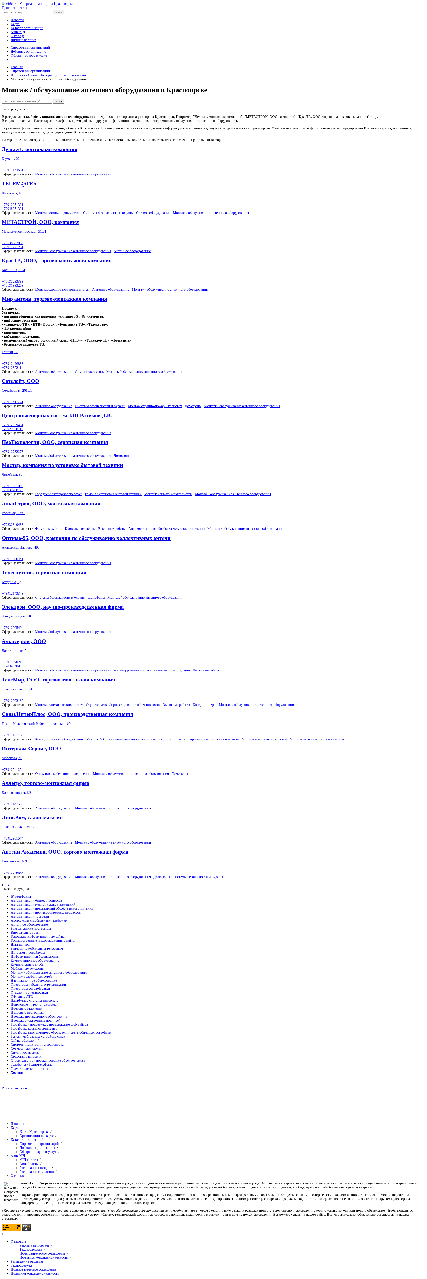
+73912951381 (12, 205)
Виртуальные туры (25, 932)
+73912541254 (12, 769)
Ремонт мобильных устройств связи (38, 1036)
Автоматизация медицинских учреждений (43, 904)
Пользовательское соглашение (42, 1253)
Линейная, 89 (12, 474)
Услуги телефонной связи (30, 1068)
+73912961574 (12, 838)
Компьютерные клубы (27, 964)
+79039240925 (12, 666)
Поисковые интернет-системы (34, 1004)
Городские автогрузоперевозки (58, 494)
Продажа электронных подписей (36, 1020)
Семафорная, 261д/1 (17, 390)
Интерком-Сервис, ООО (31, 748)
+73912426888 (12, 363)
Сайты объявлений (25, 1040)
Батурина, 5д (11, 582)
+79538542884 (12, 243)
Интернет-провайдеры (28, 952)
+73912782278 (12, 451)
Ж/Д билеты (29, 1160)
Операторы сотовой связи (30, 988)
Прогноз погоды (14, 8)
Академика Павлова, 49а (20, 547)
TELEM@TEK (19, 184)
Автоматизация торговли (30, 916)
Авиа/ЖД (18, 32)
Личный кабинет (23, 40)
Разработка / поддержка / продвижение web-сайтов (49, 1024)
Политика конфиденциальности (44, 1257)
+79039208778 (12, 490)
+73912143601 (12, 170)
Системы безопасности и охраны (108, 213)
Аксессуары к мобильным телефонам (39, 920)
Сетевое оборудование (153, 213)
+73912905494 (12, 628)
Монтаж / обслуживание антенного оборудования (73, 174)
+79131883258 (12, 285)
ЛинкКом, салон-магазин (32, 817)
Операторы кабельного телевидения (62, 773)
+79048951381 (12, 209)
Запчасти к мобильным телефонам (37, 948)
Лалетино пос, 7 (14, 651)
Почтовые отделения (26, 1008)
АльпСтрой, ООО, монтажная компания (51, 503)
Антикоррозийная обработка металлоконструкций (166, 528)
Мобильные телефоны (27, 968)
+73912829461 (12, 425)
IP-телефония (21, 896)
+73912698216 (12, 662)
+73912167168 (12, 735)
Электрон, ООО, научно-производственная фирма (63, 607)
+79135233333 (12, 281)
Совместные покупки (27, 1048)
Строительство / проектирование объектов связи (123, 705)
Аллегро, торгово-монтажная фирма (45, 783)
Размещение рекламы (27, 1261)
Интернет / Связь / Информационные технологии (48, 75)
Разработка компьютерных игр (34, 1028)
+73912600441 (12, 559)
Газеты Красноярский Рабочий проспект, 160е (37, 723)
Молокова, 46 (12, 758)
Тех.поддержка (31, 1249)
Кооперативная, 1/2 (16, 792)
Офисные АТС (22, 996)
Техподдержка (21, 1265)
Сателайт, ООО (20, 381)
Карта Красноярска (34, 1132)
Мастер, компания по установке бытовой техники (62, 465)
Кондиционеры (204, 705)
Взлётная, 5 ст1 (13, 513)
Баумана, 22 (11, 159)
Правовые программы (27, 1012)
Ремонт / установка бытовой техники (113, 494)
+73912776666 (12, 873)
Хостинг (17, 1072)
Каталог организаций (27, 28)
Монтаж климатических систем (168, 494)
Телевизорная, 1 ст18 (18, 827)
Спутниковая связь (89, 371)
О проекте (18, 1241)
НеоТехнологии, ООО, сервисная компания (55, 442)
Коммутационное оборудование (59, 739)
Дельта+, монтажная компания (39, 149)
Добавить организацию (28, 51)
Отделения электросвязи (29, 992)
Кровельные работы (80, 528)
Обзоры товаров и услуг (29, 55)
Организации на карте (37, 1136)
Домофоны (193, 406)
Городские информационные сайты (38, 936)
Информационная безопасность (35, 956)
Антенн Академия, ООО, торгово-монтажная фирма (65, 852)
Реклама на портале (34, 1245)
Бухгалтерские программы (31, 928)
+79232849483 (12, 524)
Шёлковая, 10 (12, 193)
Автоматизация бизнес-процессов (36, 900)
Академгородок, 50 (16, 616)
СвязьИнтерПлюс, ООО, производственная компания (67, 714)
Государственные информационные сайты (43, 940)
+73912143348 (12, 593)
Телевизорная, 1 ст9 (17, 689)
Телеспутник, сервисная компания (44, 572)
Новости (17, 20)
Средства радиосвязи (27, 1056)
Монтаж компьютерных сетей (58, 213)
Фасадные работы (48, 528)
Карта (15, 24)
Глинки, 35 (10, 352)
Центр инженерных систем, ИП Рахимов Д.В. (57, 415)
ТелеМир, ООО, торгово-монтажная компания (58, 680)
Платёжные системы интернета (34, 1000)
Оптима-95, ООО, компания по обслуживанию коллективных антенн (86, 538)
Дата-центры (20, 944)
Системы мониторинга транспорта (37, 1044)
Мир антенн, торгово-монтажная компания (54, 299)
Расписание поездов (35, 1168)
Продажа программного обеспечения (39, 1016)
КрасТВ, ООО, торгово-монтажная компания (57, 260)
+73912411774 (12, 402)
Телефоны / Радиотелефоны (32, 1064)
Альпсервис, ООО (24, 641)
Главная (17, 67)
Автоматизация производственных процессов (46, 912)
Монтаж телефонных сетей (31, 976)
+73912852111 (12, 367)
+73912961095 (12, 486)
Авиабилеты (29, 1164)
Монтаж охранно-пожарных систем (62, 289)
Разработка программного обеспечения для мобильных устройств (61, 1032)
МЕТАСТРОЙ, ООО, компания (40, 222)
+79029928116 (12, 429)
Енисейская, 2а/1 (14, 861)
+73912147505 (12, 804)
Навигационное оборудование (34, 980)
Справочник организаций (30, 47)
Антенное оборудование (132, 251)
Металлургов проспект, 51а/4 (24, 231)
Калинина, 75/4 (13, 270)
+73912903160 (12, 701)
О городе (17, 36)
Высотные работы (112, 528)
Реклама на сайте (15, 1088)
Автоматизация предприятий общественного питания (52, 908)
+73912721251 (12, 247)
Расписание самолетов (37, 1172)
